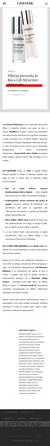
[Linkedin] (33, 101)
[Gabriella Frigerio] (11, 361)
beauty (44, 157)
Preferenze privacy (15, 436)
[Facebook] (10, 101)
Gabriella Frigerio (19, 91)
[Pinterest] (22, 101)
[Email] (39, 101)
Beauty (11, 71)
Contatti (38, 436)
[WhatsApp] (28, 101)
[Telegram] (45, 101)
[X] (16, 101)
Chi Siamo (29, 436)
